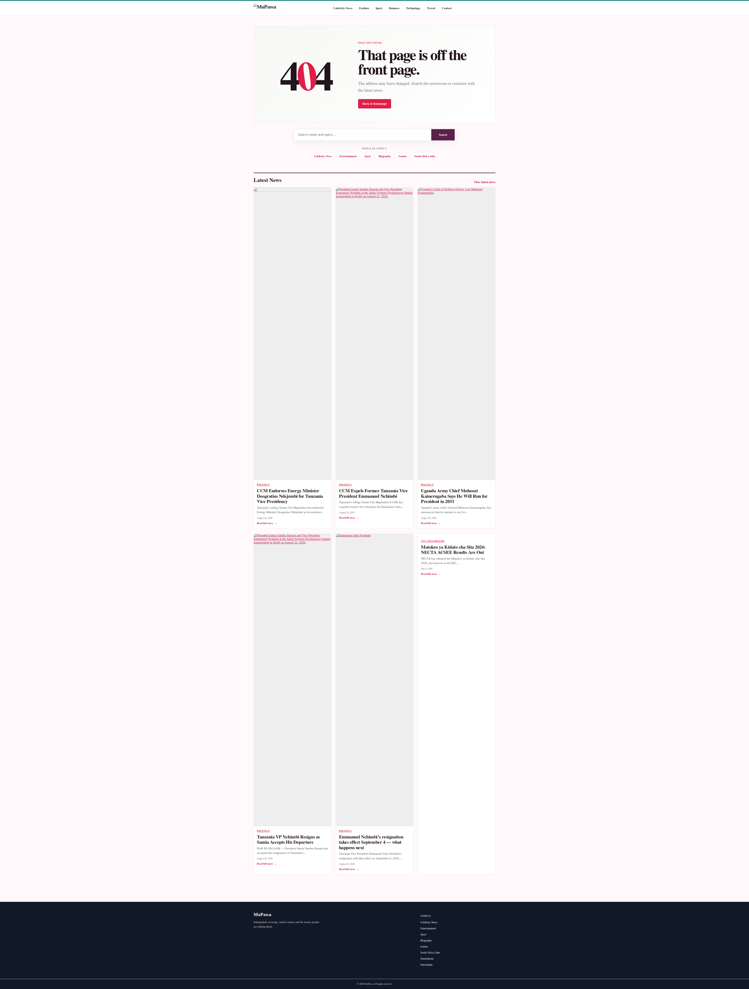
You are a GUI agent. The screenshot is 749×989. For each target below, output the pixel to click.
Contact (447, 8)
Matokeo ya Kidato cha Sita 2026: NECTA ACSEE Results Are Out (453, 549)
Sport (378, 8)
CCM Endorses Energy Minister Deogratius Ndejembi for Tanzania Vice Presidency (290, 496)
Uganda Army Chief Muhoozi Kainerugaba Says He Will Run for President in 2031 (454, 496)
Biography (385, 156)
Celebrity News (342, 8)
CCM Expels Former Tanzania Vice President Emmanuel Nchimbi (373, 493)
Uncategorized (432, 541)
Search (443, 134)
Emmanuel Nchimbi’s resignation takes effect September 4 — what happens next (371, 842)
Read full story (267, 523)
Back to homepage (374, 103)
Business (394, 8)
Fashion (364, 8)
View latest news (484, 182)
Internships (426, 964)
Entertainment (348, 156)
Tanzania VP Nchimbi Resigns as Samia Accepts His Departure (288, 839)
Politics (263, 484)
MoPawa (262, 914)
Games (402, 156)
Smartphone (427, 958)
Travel (431, 8)
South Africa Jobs (424, 156)
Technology (413, 8)
